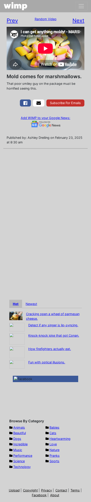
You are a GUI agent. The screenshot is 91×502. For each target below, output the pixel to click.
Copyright (30, 490)
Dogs (17, 439)
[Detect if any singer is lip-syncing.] (17, 327)
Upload (14, 490)
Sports (54, 461)
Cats (52, 433)
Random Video (46, 19)
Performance (22, 455)
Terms (75, 490)
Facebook (39, 495)
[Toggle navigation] (81, 6)
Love (53, 444)
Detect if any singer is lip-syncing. (53, 325)
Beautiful (19, 433)
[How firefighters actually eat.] (17, 352)
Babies (54, 427)
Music (17, 450)
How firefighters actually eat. (49, 349)
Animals (19, 427)
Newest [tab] (31, 304)
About (54, 495)
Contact (61, 490)
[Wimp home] (16, 6)
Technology (22, 467)
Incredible (20, 444)
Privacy (46, 490)
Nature (54, 450)
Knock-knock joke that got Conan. (53, 335)
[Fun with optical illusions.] (17, 364)
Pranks (54, 455)
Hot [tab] (16, 304)
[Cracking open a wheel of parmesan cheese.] (16, 315)
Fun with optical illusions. (46, 362)
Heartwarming (59, 439)
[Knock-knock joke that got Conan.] (17, 338)
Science (19, 461)
